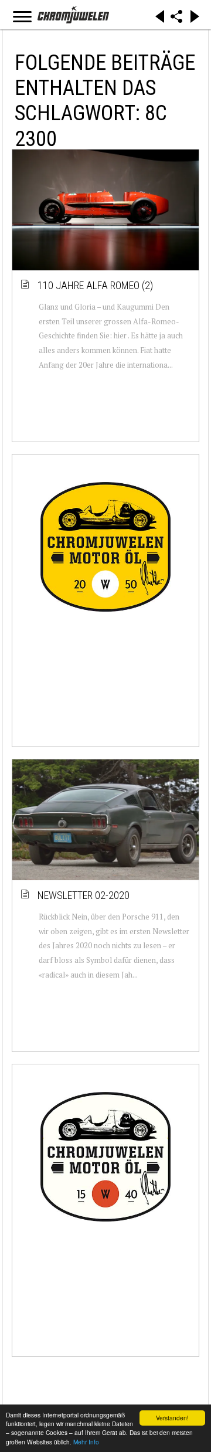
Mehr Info (86, 1441)
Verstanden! (172, 1417)
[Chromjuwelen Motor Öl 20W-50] (105, 547)
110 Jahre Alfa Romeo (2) (96, 285)
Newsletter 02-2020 (84, 895)
